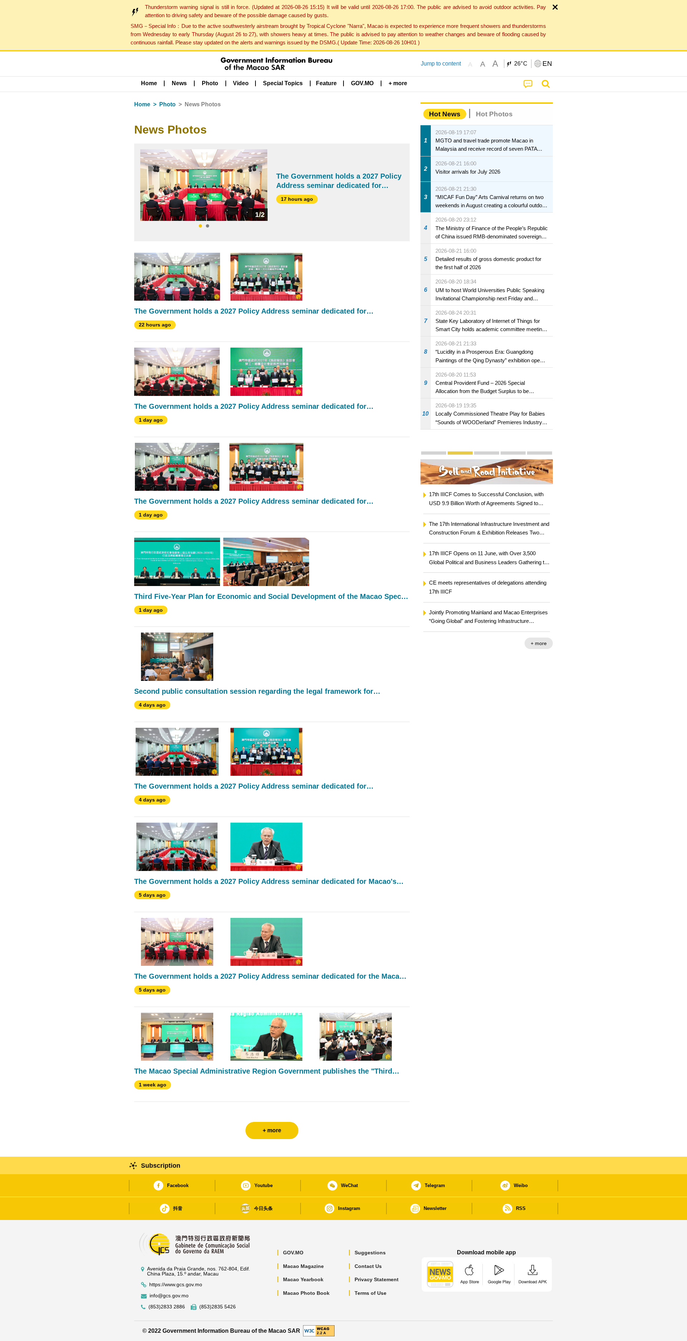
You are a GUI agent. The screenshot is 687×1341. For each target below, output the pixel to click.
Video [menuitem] (241, 83)
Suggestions (370, 1252)
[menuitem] (179, 83)
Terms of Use (370, 1293)
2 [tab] (207, 226)
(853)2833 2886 (166, 1306)
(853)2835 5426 (217, 1306)
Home (142, 104)
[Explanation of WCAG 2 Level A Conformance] (319, 1330)
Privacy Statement (377, 1279)
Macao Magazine (303, 1266)
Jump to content (441, 63)
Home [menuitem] (149, 83)
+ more (539, 643)
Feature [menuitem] (326, 83)
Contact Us (368, 1266)
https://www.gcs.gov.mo (175, 1284)
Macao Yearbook (303, 1279)
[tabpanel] (204, 185)
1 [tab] (200, 226)
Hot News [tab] (445, 114)
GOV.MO (293, 1252)
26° (521, 64)
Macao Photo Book (306, 1293)
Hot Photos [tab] (494, 114)
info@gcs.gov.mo (169, 1295)
